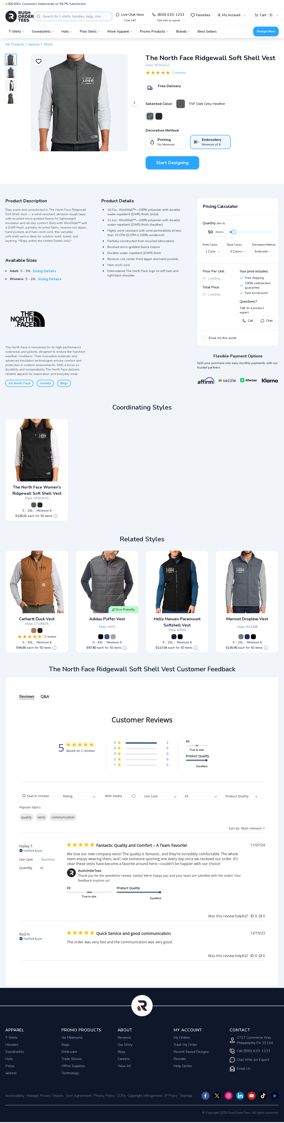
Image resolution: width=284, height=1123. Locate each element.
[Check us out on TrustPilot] (275, 1096)
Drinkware (69, 1051)
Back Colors (234, 244)
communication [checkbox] (63, 817)
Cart (266, 15)
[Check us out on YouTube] (252, 1096)
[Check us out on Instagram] (229, 1096)
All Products (15, 44)
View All (124, 1066)
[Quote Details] (55, 516)
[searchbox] (38, 796)
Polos (9, 1066)
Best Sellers (207, 31)
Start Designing (172, 163)
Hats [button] (65, 31)
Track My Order (185, 1044)
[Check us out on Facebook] (205, 1096)
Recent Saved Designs (191, 1051)
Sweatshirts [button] (41, 31)
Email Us (243, 1068)
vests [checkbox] (41, 817)
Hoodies (11, 1044)
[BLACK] (253, 636)
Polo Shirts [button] (88, 31)
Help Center (183, 1066)
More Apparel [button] (118, 31)
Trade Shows (71, 1058)
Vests (48, 44)
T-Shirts (11, 1037)
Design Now (266, 31)
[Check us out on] (240, 1096)
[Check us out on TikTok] (263, 1096)
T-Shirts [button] (15, 31)
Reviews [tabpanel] (26, 696)
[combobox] (73, 16)
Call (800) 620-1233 (253, 1050)
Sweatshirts (14, 1051)
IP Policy (171, 1095)
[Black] (40, 630)
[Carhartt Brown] (33, 630)
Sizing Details (44, 271)
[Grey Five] (113, 636)
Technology (70, 1073)
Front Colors (210, 244)
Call (250, 321)
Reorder (180, 1058)
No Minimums (72, 1037)
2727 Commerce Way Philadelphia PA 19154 (255, 1040)
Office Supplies (73, 1066)
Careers (124, 1058)
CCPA (121, 1095)
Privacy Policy (104, 1095)
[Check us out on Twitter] (217, 1096)
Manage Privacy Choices (45, 1095)
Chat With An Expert (253, 1059)
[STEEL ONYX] (241, 636)
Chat (269, 321)
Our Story (125, 1044)
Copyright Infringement (145, 1095)
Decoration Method (263, 244)
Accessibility (15, 1095)
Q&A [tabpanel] (45, 696)
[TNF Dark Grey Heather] (180, 103)
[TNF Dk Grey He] (33, 505)
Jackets (34, 44)
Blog (121, 1051)
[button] (141, 743)
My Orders (182, 1037)
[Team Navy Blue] (107, 636)
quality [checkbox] (26, 817)
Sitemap (185, 1095)
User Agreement (78, 1095)
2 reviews (179, 73)
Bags (64, 383)
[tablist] (142, 692)
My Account (231, 15)
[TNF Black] (158, 116)
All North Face (19, 383)
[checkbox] (205, 338)
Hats (9, 1058)
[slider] (233, 232)
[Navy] (174, 636)
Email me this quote (223, 338)
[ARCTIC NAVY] (247, 636)
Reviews (124, 1037)
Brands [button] (181, 31)
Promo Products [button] (152, 31)
